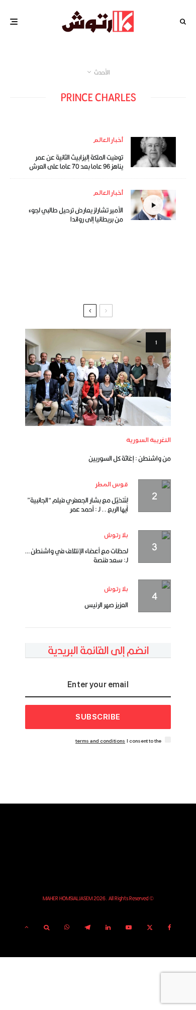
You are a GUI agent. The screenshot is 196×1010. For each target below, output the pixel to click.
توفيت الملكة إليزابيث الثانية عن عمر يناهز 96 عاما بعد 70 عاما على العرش (76, 162)
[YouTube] (128, 927)
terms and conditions (100, 741)
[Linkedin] (108, 927)
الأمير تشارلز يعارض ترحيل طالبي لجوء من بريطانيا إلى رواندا (76, 214)
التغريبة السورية (148, 440)
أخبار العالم (108, 140)
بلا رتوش (116, 535)
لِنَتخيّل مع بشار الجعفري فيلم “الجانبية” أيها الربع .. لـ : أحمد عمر (77, 504)
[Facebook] (169, 927)
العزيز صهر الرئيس (106, 604)
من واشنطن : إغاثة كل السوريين (129, 458)
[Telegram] (87, 927)
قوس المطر (111, 484)
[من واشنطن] (98, 377)
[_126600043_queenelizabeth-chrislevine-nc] (153, 152)
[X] (149, 927)
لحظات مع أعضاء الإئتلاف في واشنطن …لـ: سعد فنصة (76, 555)
